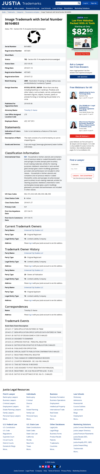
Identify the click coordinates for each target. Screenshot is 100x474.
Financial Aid (78, 403)
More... (5, 419)
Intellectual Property (57, 406)
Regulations (7, 434)
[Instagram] (48, 466)
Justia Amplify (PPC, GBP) (83, 442)
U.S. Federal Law (10, 424)
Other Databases (57, 424)
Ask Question (82, 77)
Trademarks (11, 12)
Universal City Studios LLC (33, 230)
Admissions (78, 400)
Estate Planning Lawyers (12, 410)
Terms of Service (54, 471)
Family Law (30, 413)
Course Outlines (79, 406)
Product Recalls (55, 437)
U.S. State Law (32, 424)
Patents (53, 440)
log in (31, 243)
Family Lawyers (8, 413)
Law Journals (78, 410)
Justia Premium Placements (83, 434)
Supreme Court (8, 437)
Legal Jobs (54, 427)
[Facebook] (46, 466)
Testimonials (78, 448)
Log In (85, 3)
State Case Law (32, 434)
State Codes (30, 430)
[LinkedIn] (40, 466)
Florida (28, 440)
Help (45, 471)
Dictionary (77, 397)
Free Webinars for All (81, 87)
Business (54, 394)
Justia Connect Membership (84, 427)
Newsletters (68, 8)
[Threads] (51, 466)
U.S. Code (6, 430)
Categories (20, 12)
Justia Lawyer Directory (82, 430)
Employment (54, 403)
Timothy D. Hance (30, 110)
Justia (4, 12)
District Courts (8, 443)
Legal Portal (29, 471)
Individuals (31, 394)
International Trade (57, 410)
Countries (53, 446)
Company (38, 471)
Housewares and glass (32, 12)
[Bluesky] (54, 466)
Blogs (76, 413)
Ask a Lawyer (19, 8)
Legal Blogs (54, 430)
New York (30, 443)
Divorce (29, 403)
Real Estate (54, 413)
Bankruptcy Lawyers (10, 397)
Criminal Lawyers (9, 403)
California (30, 437)
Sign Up (93, 3)
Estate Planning (32, 410)
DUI (27, 406)
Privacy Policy (66, 471)
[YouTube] (43, 466)
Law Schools (46, 8)
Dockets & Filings (9, 446)
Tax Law (53, 416)
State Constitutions (33, 427)
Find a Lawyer (7, 8)
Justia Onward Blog (81, 445)
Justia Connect (19, 471)
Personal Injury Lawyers (12, 416)
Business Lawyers (9, 400)
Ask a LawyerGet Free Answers (79, 65)
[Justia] (11, 3)
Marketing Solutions (82, 8)
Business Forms (56, 434)
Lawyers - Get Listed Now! (82, 175)
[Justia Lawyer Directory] (60, 466)
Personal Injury (32, 416)
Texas (28, 446)
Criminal (29, 400)
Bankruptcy (30, 397)
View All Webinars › (82, 136)
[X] (57, 466)
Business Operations (57, 400)
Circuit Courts (8, 440)
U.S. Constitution (9, 427)
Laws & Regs (57, 8)
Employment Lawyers (11, 406)
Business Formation (57, 397)
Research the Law (32, 8)
